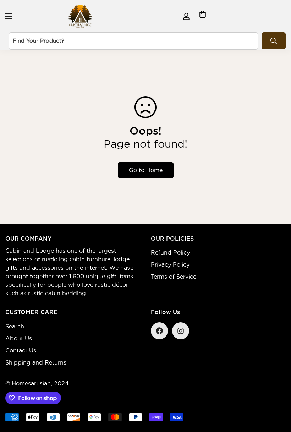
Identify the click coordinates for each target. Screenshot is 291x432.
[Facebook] (159, 330)
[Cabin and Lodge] (80, 16)
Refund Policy (170, 252)
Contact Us (20, 350)
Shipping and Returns (35, 362)
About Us (18, 338)
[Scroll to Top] (277, 393)
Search (14, 326)
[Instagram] (180, 330)
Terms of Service (173, 276)
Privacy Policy (170, 264)
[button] (202, 16)
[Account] (186, 16)
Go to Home (146, 170)
